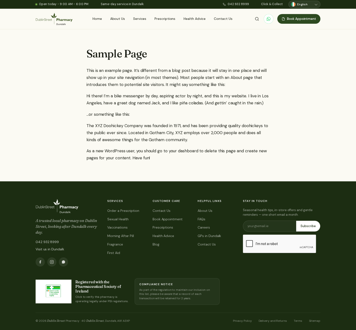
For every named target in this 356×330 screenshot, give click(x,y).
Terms (298, 321)
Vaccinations (117, 227)
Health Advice (195, 18)
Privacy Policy (242, 321)
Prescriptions (165, 18)
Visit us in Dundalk (50, 249)
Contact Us (223, 18)
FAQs (201, 219)
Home (97, 18)
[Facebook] (40, 262)
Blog (156, 244)
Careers (204, 227)
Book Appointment (168, 219)
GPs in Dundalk (209, 236)
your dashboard (183, 150)
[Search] (257, 19)
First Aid (113, 253)
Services (139, 18)
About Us (117, 18)
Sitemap (314, 321)
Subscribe (308, 226)
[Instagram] (51, 262)
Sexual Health (118, 219)
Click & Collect (272, 4)
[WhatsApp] (268, 19)
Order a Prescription (123, 210)
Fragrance (115, 244)
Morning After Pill (120, 236)
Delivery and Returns (273, 321)
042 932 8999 (238, 4)
